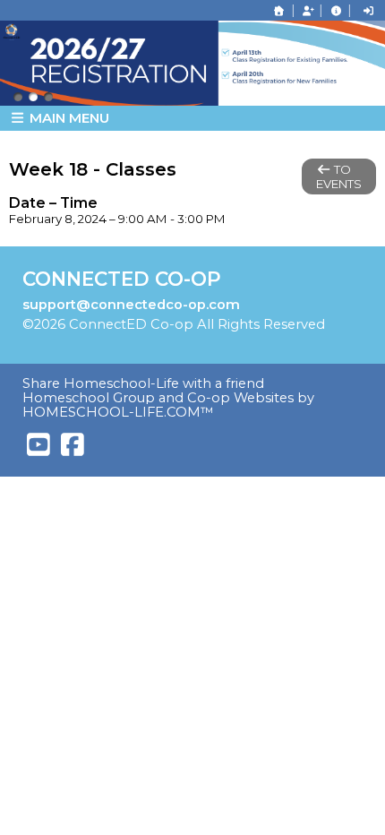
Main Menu (67, 117)
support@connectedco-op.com (131, 305)
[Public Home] (279, 10)
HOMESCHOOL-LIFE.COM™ (118, 412)
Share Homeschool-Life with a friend (143, 383)
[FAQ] (335, 10)
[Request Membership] (308, 10)
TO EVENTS (339, 176)
